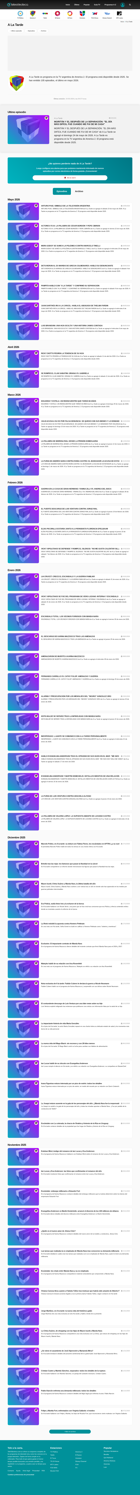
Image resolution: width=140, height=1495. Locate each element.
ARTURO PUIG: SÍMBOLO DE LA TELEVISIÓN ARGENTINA (65, 206)
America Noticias (109, 1461)
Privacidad (35, 1471)
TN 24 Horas (54, 1461)
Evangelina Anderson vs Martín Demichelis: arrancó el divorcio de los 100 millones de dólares (80, 1211)
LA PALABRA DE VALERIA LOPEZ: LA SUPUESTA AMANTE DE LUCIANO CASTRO (76, 816)
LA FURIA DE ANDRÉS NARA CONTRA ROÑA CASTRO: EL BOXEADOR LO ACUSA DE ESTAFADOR (83, 461)
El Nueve (78, 1455)
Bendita (106, 1454)
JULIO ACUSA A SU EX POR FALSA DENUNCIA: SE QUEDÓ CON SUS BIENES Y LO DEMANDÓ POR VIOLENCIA (85, 421)
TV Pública (54, 1452)
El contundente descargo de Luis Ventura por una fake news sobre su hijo (71, 1003)
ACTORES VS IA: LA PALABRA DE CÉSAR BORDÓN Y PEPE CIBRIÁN (70, 226)
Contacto (11, 1471)
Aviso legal (26, 1471)
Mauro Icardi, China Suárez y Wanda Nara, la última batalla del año (68, 884)
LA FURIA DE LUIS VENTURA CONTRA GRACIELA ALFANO (66, 796)
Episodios (62, 191)
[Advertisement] (70, 53)
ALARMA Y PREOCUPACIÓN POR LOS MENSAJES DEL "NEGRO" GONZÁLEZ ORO (76, 696)
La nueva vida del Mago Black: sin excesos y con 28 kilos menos (68, 1043)
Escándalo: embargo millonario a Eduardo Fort (60, 1191)
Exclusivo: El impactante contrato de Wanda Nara (61, 944)
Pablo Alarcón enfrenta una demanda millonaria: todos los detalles (68, 1391)
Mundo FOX (54, 1471)
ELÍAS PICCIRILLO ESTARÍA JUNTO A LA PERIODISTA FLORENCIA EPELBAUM (74, 529)
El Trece (53, 1458)
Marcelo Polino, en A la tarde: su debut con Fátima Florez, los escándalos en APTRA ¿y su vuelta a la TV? (84, 844)
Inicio (122, 21)
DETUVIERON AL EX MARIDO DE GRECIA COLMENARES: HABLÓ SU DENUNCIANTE (77, 266)
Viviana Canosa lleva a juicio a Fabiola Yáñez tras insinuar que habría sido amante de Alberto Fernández (84, 1291)
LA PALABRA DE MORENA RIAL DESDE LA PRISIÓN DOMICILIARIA (69, 441)
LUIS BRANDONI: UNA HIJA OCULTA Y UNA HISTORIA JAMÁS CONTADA (72, 326)
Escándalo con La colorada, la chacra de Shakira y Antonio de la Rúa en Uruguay (74, 1123)
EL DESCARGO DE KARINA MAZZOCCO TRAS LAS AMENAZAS (68, 636)
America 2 (78, 1452)
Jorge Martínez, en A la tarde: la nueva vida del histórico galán (66, 1311)
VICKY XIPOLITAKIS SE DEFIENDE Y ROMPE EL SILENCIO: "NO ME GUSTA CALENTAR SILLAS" (81, 549)
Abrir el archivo (70, 1431)
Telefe (52, 1455)
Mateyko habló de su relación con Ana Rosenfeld (61, 964)
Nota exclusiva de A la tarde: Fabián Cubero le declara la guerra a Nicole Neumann (75, 983)
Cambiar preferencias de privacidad (21, 1474)
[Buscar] (130, 4)
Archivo (79, 191)
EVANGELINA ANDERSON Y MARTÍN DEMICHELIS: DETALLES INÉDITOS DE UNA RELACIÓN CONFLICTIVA (85, 776)
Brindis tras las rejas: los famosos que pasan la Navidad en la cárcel (69, 864)
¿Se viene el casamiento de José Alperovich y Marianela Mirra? (67, 1351)
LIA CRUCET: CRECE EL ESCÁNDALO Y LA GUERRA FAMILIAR (68, 576)
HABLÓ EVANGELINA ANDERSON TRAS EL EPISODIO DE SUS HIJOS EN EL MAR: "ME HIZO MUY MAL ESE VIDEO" (85, 756)
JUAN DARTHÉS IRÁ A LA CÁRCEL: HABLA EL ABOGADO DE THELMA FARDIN (74, 306)
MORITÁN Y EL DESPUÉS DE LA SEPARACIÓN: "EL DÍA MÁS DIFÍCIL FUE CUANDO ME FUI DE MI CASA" (83, 122)
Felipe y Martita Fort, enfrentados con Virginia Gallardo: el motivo (68, 1411)
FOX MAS (53, 1468)
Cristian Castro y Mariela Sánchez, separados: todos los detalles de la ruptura (73, 1371)
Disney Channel (80, 1461)
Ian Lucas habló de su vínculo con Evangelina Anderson (64, 1063)
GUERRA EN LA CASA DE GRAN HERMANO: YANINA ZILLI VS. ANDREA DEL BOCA (76, 489)
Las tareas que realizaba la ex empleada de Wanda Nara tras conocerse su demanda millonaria (80, 1251)
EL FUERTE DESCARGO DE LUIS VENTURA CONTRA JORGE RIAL (69, 509)
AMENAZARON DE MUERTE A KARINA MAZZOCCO (62, 656)
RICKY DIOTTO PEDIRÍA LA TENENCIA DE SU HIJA (62, 353)
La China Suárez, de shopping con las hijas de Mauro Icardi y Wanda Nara (71, 1331)
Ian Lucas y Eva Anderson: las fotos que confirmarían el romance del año (71, 1171)
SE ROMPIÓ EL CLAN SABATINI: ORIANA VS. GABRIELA (65, 373)
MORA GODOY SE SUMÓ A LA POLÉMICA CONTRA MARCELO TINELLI (70, 246)
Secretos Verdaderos (111, 1451)
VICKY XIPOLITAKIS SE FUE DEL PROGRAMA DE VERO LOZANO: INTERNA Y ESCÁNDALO (79, 596)
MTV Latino (54, 1464)
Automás (107, 1464)
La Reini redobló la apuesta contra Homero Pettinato (63, 924)
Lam (105, 1467)
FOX (77, 1464)
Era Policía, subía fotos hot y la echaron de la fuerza (62, 904)
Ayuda (18, 1471)
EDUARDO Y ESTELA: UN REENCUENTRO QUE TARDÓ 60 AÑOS (68, 401)
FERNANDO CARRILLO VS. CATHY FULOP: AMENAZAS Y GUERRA (69, 676)
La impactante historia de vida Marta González (60, 1023)
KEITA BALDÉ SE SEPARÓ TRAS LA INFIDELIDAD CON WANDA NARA (71, 716)
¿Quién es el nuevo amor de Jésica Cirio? (58, 1231)
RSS (43, 1471)
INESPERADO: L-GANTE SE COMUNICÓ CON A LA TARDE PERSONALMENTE (74, 736)
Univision (78, 1458)
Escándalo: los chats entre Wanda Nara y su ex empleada (65, 1271)
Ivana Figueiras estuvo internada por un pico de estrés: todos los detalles (71, 1083)
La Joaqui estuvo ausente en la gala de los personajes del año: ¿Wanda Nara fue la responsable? (81, 1103)
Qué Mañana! (108, 1457)
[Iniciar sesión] (122, 4)
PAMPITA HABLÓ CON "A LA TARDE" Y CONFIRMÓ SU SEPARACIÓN (70, 286)
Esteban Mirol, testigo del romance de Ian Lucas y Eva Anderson (67, 1151)
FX (76, 1468)
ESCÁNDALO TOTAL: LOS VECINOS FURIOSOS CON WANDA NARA (70, 616)
